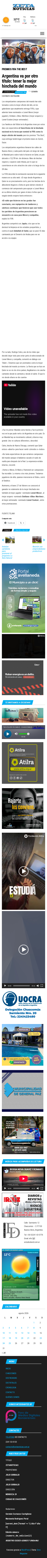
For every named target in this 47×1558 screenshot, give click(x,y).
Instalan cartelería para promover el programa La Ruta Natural (7, 552)
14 (28, 1333)
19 (16, 1338)
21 (28, 1338)
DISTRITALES (11, 1383)
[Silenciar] (38, 985)
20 (22, 1338)
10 (4, 1333)
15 (34, 1333)
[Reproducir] (5, 985)
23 (41, 1338)
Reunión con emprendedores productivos (38, 549)
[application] (23, 646)
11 (10, 1333)
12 (16, 1333)
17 (4, 1338)
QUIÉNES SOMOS (12, 1397)
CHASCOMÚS (11, 1373)
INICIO (8, 1368)
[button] (24, 871)
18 (10, 1338)
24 (4, 1343)
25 (10, 1343)
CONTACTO (10, 1392)
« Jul (4, 1353)
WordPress (25, 1550)
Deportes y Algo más (22, 530)
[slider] (21, 985)
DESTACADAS (11, 1378)
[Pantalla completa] (42, 985)
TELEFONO (10, 1437)
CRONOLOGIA (11, 1387)
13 (22, 1333)
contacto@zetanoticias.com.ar (17, 1447)
